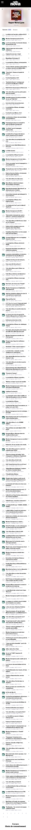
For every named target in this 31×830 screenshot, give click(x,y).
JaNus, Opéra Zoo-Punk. (12, 649)
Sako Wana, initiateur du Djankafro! (15, 274)
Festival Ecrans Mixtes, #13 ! (14, 113)
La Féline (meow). (10, 150)
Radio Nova (16, 25)
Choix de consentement (15, 826)
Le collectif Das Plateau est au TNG (15, 791)
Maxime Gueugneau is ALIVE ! (14, 211)
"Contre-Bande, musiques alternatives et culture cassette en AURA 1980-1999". (16, 68)
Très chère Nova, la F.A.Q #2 (13, 781)
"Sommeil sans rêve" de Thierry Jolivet (16, 169)
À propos (15, 824)
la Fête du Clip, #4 (10, 692)
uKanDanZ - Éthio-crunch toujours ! (15, 346)
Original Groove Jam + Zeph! (13, 54)
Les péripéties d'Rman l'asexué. (14, 155)
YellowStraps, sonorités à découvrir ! (16, 500)
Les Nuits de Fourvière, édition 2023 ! (16, 34)
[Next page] (7, 817)
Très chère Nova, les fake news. (14, 178)
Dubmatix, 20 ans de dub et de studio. (16, 444)
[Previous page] (3, 813)
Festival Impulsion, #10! (12, 78)
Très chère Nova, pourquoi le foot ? (15, 616)
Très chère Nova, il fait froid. (13, 460)
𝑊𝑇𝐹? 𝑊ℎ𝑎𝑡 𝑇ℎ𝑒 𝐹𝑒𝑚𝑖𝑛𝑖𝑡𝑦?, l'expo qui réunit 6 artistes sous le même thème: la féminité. (16, 305)
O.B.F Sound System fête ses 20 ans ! (16, 464)
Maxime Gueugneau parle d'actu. (15, 38)
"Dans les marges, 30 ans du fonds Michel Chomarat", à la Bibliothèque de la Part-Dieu (16, 613)
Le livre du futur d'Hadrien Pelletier (15, 607)
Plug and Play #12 (10, 299)
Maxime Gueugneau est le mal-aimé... (16, 159)
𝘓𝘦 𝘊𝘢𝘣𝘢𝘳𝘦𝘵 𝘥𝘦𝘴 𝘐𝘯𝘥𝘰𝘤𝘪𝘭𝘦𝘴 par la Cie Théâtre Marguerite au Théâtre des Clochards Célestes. (16, 316)
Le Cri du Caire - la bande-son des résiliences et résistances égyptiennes (15, 352)
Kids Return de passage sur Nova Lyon (16, 87)
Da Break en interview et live (13, 320)
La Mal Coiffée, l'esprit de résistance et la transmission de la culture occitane (16, 512)
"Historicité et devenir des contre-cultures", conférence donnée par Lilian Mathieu (15, 216)
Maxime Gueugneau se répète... (14, 521)
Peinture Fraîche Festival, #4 (14, 721)
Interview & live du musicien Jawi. (15, 103)
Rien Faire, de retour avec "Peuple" (15, 283)
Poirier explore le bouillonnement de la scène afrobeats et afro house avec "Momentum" (16, 778)
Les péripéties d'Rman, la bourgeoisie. (16, 62)
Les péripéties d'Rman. (12, 401)
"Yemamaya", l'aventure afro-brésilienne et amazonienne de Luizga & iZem (16, 738)
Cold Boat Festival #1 (11, 391)
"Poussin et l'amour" (11, 373)
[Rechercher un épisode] (27, 29)
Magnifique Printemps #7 (13, 58)
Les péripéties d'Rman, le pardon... (15, 377)
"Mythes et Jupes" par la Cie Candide (16, 381)
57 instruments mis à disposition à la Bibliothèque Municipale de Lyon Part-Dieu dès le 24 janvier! (16, 369)
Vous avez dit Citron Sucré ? (13, 264)
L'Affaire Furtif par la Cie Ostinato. (15, 259)
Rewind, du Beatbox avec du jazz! (15, 707)
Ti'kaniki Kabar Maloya (12, 474)
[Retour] (2, 9)
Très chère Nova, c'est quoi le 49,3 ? (16, 712)
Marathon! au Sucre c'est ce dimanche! (16, 569)
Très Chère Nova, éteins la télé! (14, 531)
